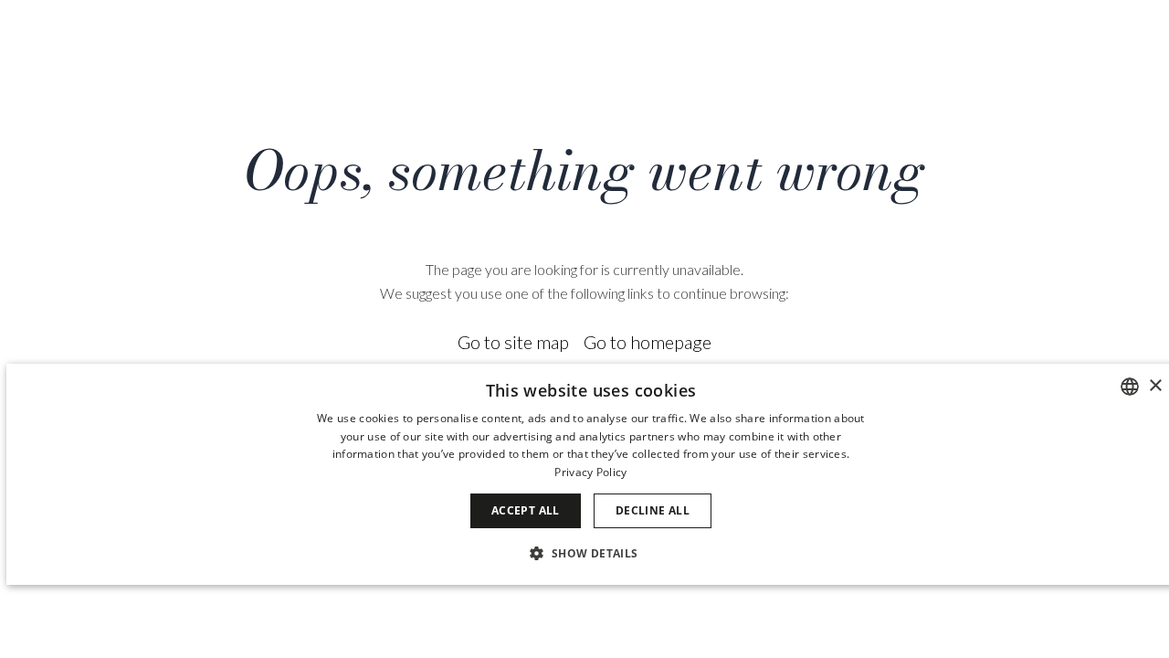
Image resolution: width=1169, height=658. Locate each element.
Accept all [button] (525, 510)
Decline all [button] (653, 510)
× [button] (1155, 386)
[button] (590, 552)
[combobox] (1130, 386)
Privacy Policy (590, 472)
